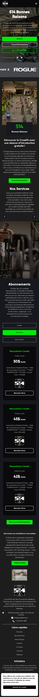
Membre (20, 655)
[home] (9, 3)
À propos (19, 647)
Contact (20, 651)
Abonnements (20, 635)
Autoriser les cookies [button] (19, 687)
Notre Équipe (19, 639)
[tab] (19, 325)
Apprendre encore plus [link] (11, 682)
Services (20, 632)
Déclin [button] (19, 692)
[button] (36, 4)
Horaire (19, 643)
